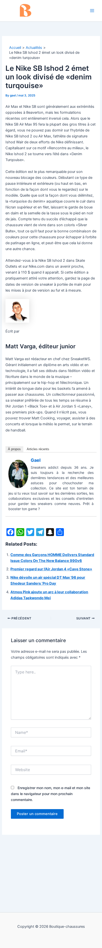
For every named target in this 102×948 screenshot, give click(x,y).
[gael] (18, 473)
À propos (14, 449)
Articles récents (38, 449)
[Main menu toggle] (92, 11)
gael (36, 460)
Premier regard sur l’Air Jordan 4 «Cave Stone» (51, 569)
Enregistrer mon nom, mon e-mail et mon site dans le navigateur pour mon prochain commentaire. (50, 794)
